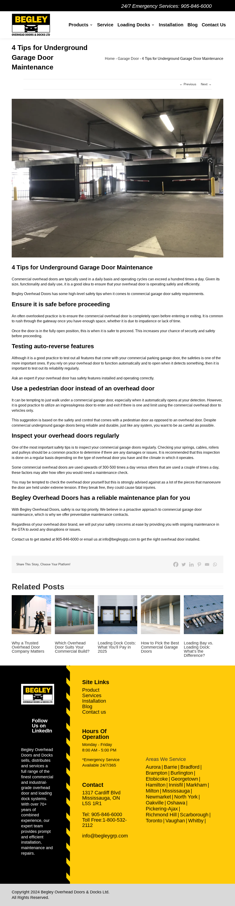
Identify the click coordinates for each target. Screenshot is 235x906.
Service (105, 24)
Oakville (155, 803)
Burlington (182, 773)
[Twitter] (183, 564)
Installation (171, 24)
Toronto (154, 820)
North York (186, 797)
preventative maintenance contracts (99, 515)
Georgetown (184, 779)
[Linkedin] (191, 564)
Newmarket (158, 797)
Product (90, 690)
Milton (152, 791)
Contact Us (214, 24)
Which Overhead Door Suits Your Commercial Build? (72, 647)
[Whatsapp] (214, 564)
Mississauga (176, 791)
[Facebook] (175, 564)
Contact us (94, 712)
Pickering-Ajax (162, 809)
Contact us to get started (31, 539)
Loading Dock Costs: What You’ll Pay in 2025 (117, 647)
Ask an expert (23, 378)
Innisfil (176, 785)
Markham (196, 785)
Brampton (156, 773)
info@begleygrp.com (119, 539)
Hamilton (155, 785)
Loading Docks (134, 24)
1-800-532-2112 (104, 822)
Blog (192, 24)
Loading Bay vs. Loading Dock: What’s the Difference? (198, 649)
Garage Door (128, 59)
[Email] (207, 564)
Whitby (196, 820)
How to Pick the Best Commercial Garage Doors (160, 647)
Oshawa (176, 803)
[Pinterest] (199, 564)
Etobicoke (157, 779)
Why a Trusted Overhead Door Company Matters (28, 647)
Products (78, 24)
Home (110, 59)
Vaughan (175, 820)
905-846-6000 (196, 6)
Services (91, 695)
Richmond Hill (161, 815)
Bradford (189, 767)
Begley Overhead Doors (31, 294)
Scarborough (194, 815)
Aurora (153, 767)
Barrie (170, 767)
